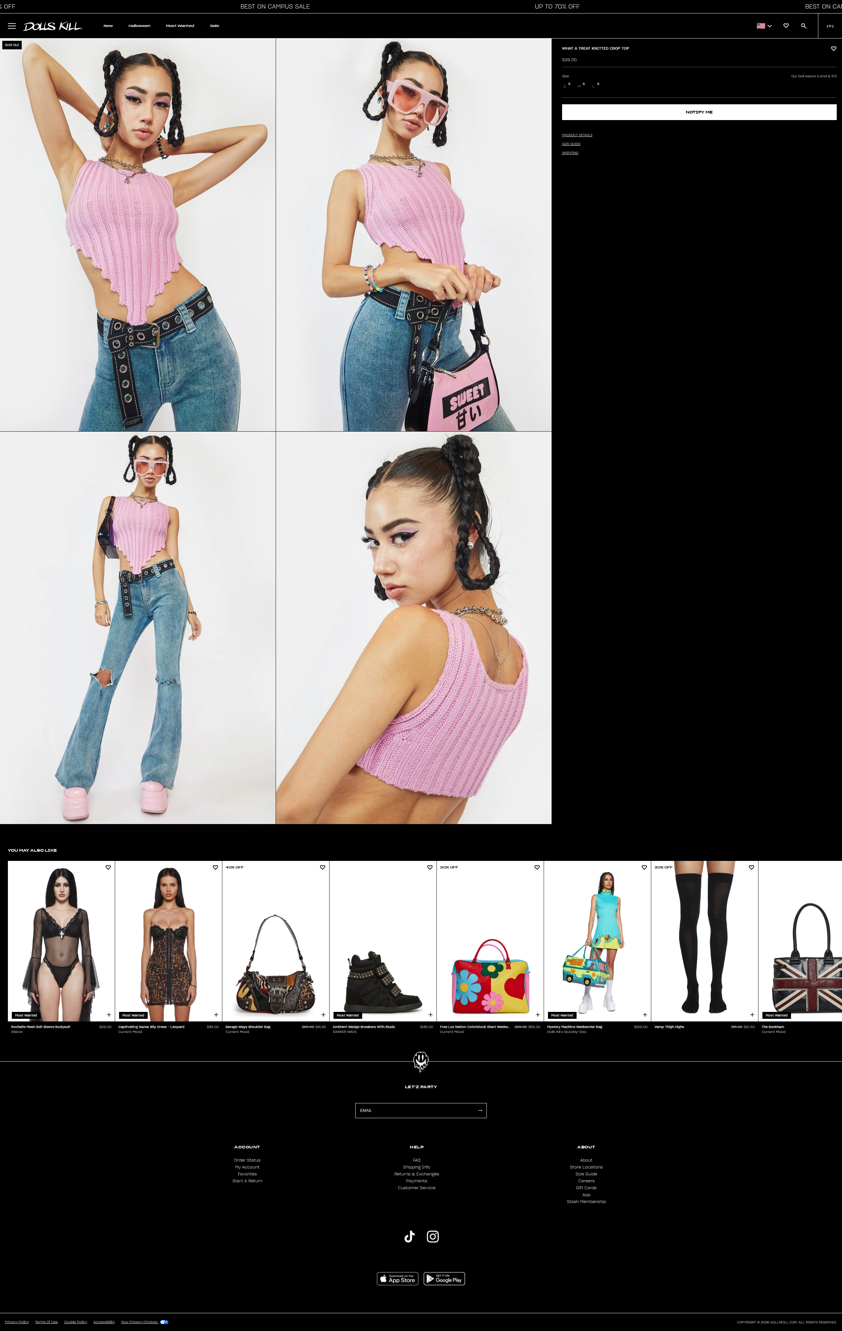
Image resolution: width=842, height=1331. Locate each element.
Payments (416, 1181)
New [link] (108, 26)
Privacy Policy (17, 1322)
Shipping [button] (570, 153)
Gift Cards (586, 1188)
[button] (273, 6)
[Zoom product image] (138, 234)
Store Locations (586, 1167)
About (586, 1160)
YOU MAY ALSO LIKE (32, 850)
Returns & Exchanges (416, 1174)
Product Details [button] (577, 135)
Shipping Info (416, 1167)
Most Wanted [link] (180, 26)
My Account (247, 1167)
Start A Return (247, 1181)
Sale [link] (214, 26)
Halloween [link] (139, 26)
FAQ (417, 1160)
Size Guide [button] (571, 144)
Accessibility (104, 1322)
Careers (586, 1181)
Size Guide (586, 1174)
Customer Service (416, 1188)
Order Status (247, 1160)
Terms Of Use (46, 1322)
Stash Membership (586, 1202)
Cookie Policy (75, 1322)
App (586, 1195)
